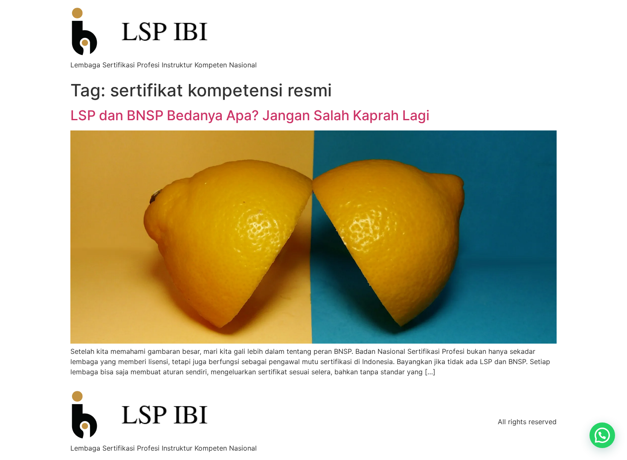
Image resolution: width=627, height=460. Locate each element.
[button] (602, 435)
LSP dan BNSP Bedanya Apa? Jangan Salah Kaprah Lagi (250, 115)
